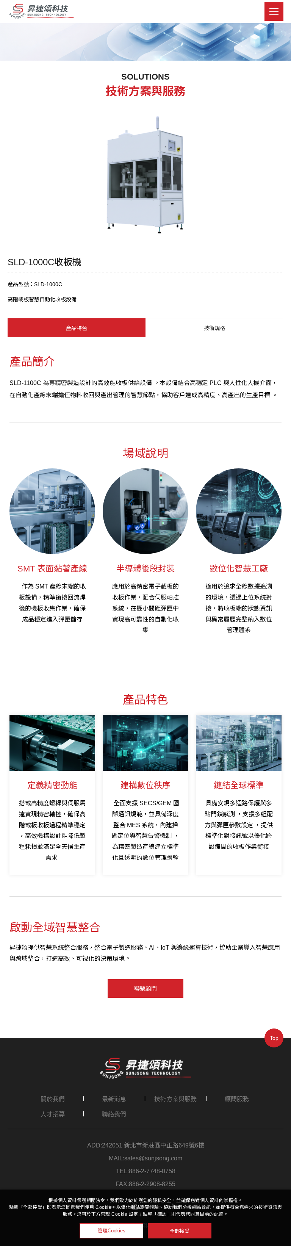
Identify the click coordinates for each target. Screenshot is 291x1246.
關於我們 (53, 1099)
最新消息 (114, 1099)
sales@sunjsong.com (153, 1158)
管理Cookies (111, 1230)
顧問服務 (237, 1099)
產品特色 (76, 328)
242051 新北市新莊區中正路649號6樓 (153, 1146)
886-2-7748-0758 (152, 1171)
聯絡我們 (114, 1114)
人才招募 (53, 1114)
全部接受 (179, 1230)
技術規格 (214, 328)
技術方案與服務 (175, 1099)
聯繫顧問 (145, 988)
